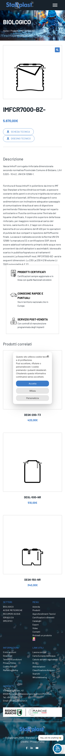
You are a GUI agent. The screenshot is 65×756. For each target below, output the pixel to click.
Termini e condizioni (12, 659)
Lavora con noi (39, 652)
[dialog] (32, 378)
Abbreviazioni (38, 666)
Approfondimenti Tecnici (44, 614)
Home (6, 30)
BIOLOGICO (8, 606)
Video (35, 628)
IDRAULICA (8, 617)
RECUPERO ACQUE (11, 614)
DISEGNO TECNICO (21, 138)
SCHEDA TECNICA (20, 131)
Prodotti (14, 30)
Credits (24, 741)
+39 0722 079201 (14, 697)
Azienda (36, 606)
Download (7, 655)
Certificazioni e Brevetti (43, 617)
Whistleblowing (39, 677)
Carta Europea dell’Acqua (43, 655)
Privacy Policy (9, 663)
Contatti (36, 631)
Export (35, 624)
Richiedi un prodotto (42, 635)
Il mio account (9, 652)
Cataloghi (36, 621)
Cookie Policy (9, 666)
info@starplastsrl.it (18, 700)
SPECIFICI (7, 621)
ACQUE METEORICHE (12, 610)
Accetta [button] (32, 383)
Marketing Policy (10, 670)
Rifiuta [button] (32, 391)
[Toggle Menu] (55, 5)
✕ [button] (48, 356)
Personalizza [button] (32, 398)
